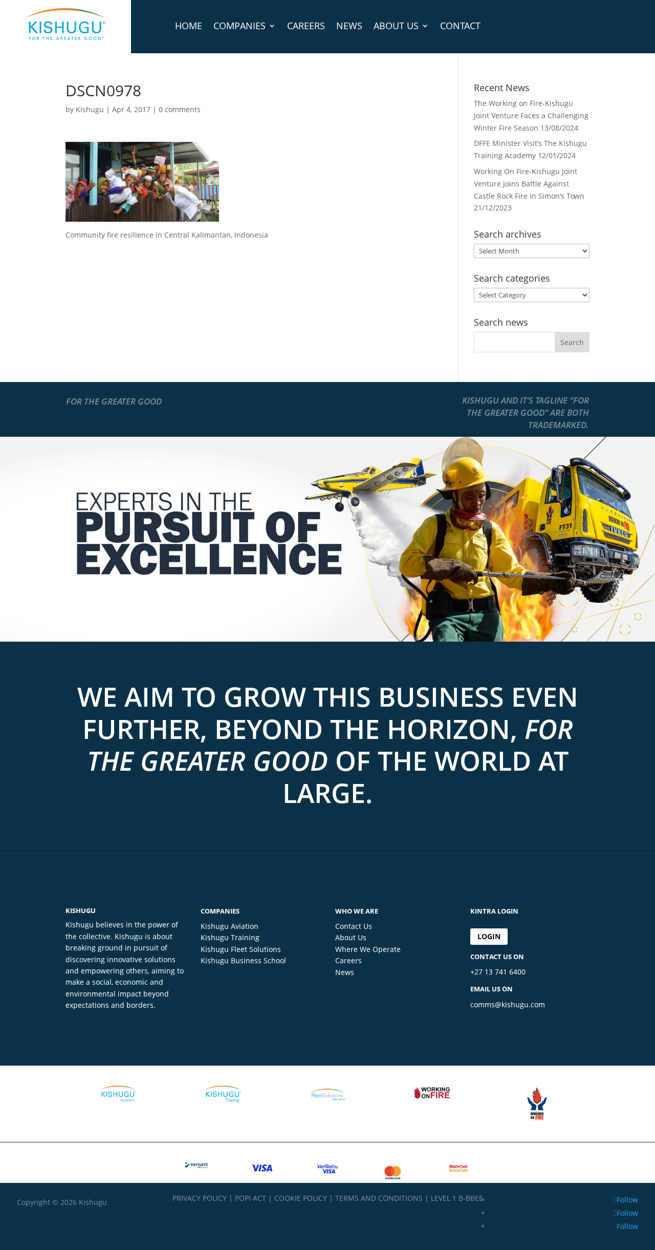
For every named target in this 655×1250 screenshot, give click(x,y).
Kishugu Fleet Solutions (241, 949)
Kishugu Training (230, 937)
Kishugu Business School (243, 960)
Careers (348, 960)
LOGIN (488, 936)
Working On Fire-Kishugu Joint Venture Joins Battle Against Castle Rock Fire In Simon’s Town (529, 183)
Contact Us (353, 926)
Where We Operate (368, 949)
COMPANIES (239, 25)
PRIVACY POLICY (199, 1198)
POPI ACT (250, 1198)
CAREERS (306, 25)
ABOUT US (396, 25)
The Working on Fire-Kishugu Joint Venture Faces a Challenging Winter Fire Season (531, 115)
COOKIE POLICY (300, 1198)
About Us (350, 937)
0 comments (180, 109)
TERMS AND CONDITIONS (379, 1198)
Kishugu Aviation (229, 926)
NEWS (349, 25)
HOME (188, 25)
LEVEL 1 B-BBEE (457, 1198)
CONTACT (460, 25)
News (344, 972)
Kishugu (90, 109)
